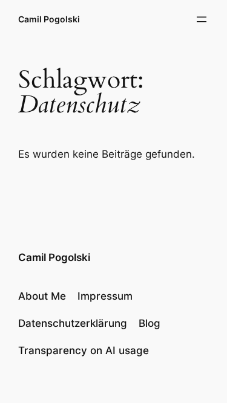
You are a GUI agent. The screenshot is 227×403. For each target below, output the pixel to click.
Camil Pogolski (49, 19)
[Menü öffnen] (201, 19)
